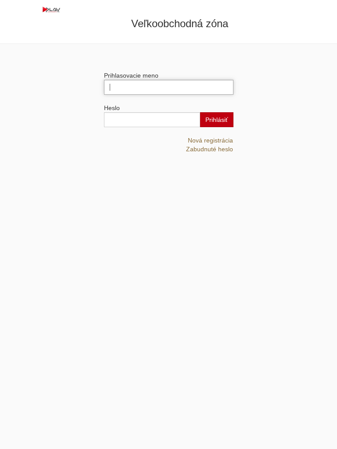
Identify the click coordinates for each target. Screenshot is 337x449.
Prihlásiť (216, 119)
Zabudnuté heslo (209, 149)
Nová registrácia (210, 140)
